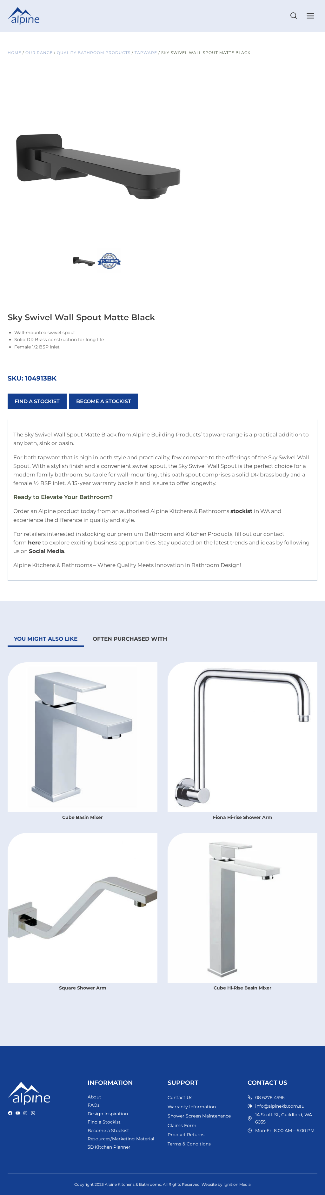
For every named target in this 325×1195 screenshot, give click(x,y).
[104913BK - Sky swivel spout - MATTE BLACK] (96, 158)
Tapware (146, 52)
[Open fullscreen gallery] (179, 240)
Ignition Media (237, 1184)
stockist (241, 511)
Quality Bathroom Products (93, 52)
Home (14, 52)
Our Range (39, 52)
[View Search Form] (293, 16)
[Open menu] (310, 16)
